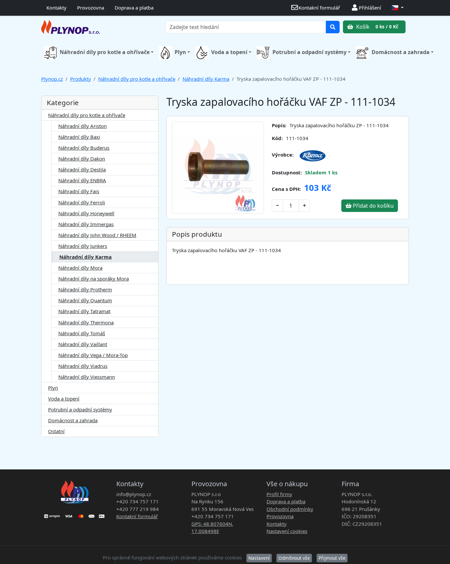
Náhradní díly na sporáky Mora (93, 278)
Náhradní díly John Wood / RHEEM (97, 235)
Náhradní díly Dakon (81, 158)
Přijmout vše (332, 558)
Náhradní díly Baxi (79, 137)
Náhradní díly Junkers (82, 246)
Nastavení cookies (287, 531)
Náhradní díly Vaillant (82, 344)
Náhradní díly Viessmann (86, 376)
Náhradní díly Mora (80, 267)
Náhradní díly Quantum (85, 300)
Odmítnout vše (294, 558)
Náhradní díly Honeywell (86, 213)
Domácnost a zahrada (401, 52)
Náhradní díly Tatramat (84, 311)
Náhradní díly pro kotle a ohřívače (105, 52)
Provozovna (90, 7)
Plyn (180, 52)
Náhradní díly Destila (82, 169)
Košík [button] (376, 26)
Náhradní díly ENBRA (82, 180)
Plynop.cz (52, 78)
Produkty (80, 78)
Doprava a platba (134, 7)
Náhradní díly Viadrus (82, 366)
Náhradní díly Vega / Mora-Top (93, 355)
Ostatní (56, 431)
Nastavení (259, 558)
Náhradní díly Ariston (82, 126)
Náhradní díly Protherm (85, 289)
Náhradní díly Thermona (86, 322)
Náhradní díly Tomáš (81, 333)
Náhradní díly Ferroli (81, 202)
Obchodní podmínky (290, 509)
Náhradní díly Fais (78, 191)
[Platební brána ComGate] (74, 514)
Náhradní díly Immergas (86, 224)
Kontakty (56, 7)
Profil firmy (279, 494)
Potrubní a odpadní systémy (309, 52)
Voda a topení (229, 52)
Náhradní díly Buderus (83, 147)
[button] (397, 7)
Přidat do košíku (373, 205)
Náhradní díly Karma (206, 78)
